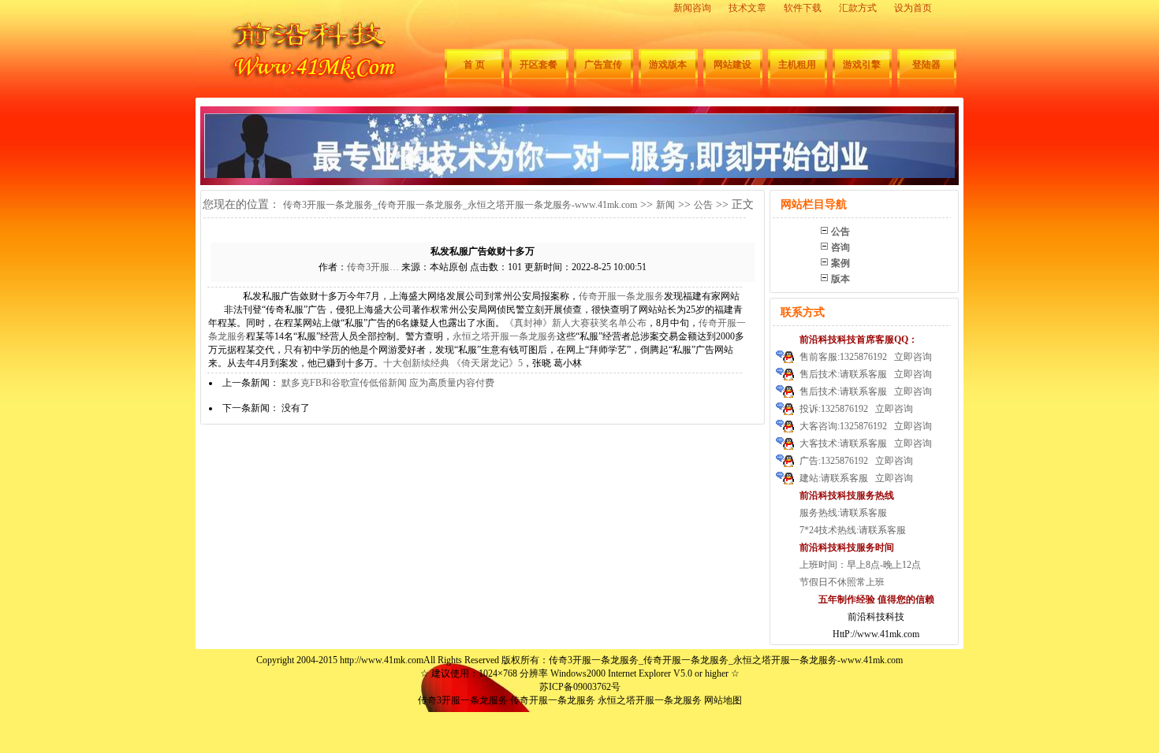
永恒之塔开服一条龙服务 (505, 336)
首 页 (474, 64)
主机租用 (797, 64)
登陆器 (926, 64)
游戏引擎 (862, 64)
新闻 (665, 204)
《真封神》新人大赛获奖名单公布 (576, 322)
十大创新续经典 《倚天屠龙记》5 (453, 363)
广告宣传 (603, 64)
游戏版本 (668, 64)
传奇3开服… (373, 267)
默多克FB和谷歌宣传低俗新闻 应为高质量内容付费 (387, 382)
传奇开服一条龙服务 (621, 296)
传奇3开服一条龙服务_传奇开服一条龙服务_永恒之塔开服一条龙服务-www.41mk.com (460, 204)
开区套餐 (538, 64)
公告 (703, 204)
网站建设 (732, 64)
